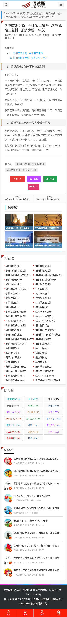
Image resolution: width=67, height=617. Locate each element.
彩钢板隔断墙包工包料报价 (30, 164)
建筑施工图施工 (14, 357)
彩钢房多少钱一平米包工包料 (26, 53)
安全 (53, 405)
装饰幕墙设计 (42, 288)
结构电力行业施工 (15, 375)
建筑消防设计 (13, 302)
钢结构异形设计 (43, 284)
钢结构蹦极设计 (14, 279)
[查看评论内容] (8, 460)
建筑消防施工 (42, 357)
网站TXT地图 (55, 589)
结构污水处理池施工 (16, 371)
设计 (33, 399)
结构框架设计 (42, 307)
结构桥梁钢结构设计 (16, 325)
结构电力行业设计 (15, 320)
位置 (59, 614)
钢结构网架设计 (14, 266)
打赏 (18, 179)
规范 (33, 431)
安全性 (13, 405)
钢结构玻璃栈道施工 (16, 343)
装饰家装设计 (42, 293)
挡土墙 (33, 412)
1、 (11, 53)
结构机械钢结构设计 (16, 311)
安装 (53, 412)
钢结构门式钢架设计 (16, 270)
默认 (10, 38)
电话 (42, 614)
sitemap (37, 594)
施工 (53, 399)
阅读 (51, 179)
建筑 (53, 431)
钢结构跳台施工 (43, 343)
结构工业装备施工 (44, 371)
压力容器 (54, 425)
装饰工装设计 (13, 293)
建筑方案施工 (42, 352)
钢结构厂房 (13, 418)
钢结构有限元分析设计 (17, 288)
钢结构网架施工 (43, 325)
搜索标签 (8, 589)
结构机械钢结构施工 (16, 366)
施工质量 (13, 431)
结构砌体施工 (13, 362)
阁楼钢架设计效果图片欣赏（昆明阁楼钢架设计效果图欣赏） (31, 199)
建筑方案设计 (13, 298)
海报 (35, 179)
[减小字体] (6, 38)
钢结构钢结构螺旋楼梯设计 (49, 275)
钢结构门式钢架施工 (45, 330)
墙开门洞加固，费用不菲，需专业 (31, 520)
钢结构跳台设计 (14, 284)
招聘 (33, 425)
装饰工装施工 (42, 348)
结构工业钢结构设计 (45, 320)
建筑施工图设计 (43, 298)
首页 (22, 13)
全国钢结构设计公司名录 (47, 380)
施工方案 (33, 418)
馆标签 (17, 589)
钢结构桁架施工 (14, 330)
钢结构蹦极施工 (43, 339)
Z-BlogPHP (24, 603)
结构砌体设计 (13, 307)
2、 (11, 57)
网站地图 (27, 589)
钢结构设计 (12, 35)
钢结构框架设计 (43, 270)
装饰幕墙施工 (13, 348)
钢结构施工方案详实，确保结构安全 (32, 495)
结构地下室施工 (43, 366)
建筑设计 (13, 425)
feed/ (28, 594)
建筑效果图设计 (43, 302)
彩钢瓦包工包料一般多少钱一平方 (28, 57)
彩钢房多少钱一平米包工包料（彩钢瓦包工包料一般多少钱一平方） (33, 15)
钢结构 (13, 399)
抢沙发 (58, 35)
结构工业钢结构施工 (45, 375)
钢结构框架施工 (14, 334)
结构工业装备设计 (44, 316)
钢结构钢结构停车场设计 (18, 275)
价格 (33, 405)
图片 (33, 438)
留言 (25, 614)
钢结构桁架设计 (35, 13)
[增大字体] (13, 38)
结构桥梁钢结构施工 (16, 380)
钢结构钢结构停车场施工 (47, 334)
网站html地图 (40, 589)
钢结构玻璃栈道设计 (45, 279)
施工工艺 (54, 418)
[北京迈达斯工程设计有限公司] (33, 4)
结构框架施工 (42, 362)
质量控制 (13, 438)
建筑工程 (13, 412)
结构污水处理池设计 (16, 316)
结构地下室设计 (43, 311)
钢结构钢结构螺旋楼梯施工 (19, 339)
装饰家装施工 (13, 352)
